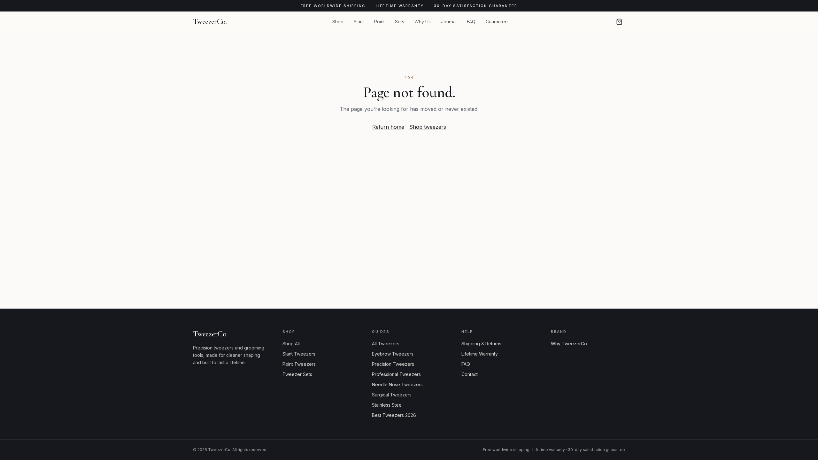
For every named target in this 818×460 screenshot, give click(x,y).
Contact (469, 374)
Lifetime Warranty (479, 353)
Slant (359, 21)
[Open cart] (619, 21)
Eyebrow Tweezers (392, 353)
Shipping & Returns (481, 343)
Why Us (422, 21)
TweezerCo (210, 21)
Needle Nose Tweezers (397, 384)
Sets (399, 21)
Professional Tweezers (396, 374)
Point (379, 21)
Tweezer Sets (297, 374)
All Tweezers (385, 343)
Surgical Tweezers (392, 394)
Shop (337, 21)
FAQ (471, 21)
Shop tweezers (427, 127)
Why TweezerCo (569, 343)
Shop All (291, 343)
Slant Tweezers (298, 353)
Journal (449, 21)
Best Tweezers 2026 (394, 415)
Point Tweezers (299, 364)
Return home (388, 127)
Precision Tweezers (393, 364)
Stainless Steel (387, 405)
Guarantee (497, 21)
